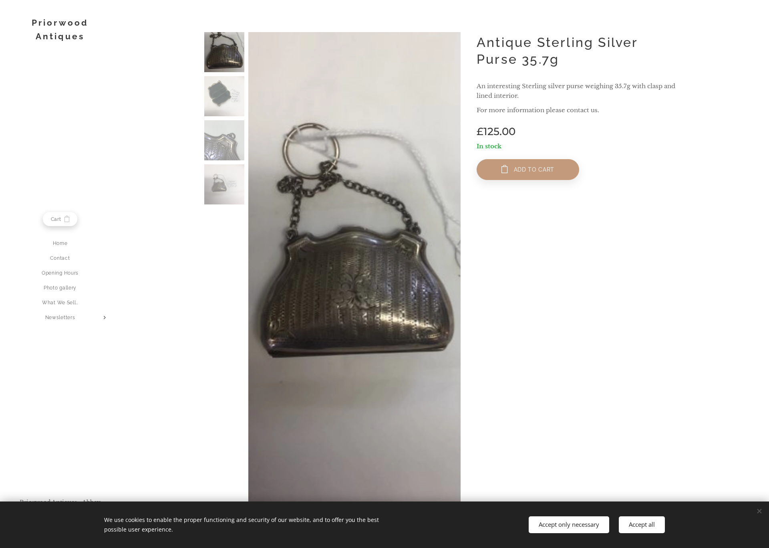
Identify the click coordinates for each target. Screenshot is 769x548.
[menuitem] (60, 243)
